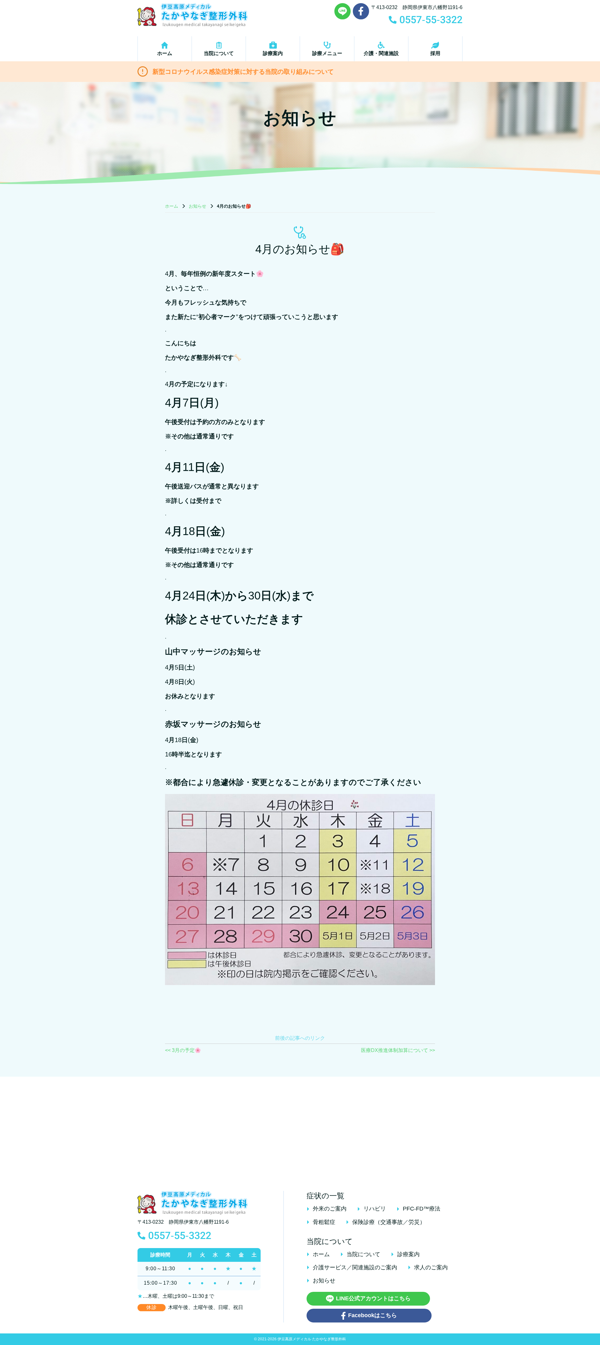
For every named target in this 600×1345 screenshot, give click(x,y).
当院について (219, 53)
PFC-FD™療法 (421, 1209)
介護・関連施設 (381, 53)
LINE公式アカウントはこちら (373, 1298)
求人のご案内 (431, 1267)
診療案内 (273, 53)
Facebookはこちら (372, 1315)
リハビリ (374, 1209)
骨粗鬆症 (324, 1222)
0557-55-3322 (179, 1235)
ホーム (164, 53)
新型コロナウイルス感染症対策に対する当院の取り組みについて (243, 71)
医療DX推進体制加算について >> (398, 1050)
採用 (435, 53)
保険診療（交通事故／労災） (388, 1222)
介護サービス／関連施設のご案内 (355, 1267)
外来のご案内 (330, 1209)
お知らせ (197, 206)
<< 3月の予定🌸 (183, 1050)
